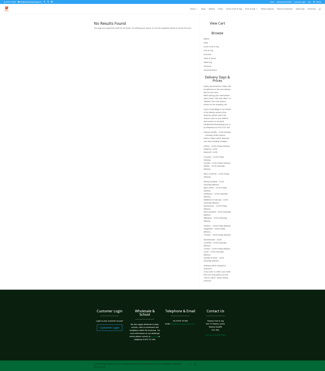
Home (272, 2)
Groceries (208, 54)
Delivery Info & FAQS (284, 2)
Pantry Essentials (284, 9)
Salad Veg (300, 9)
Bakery (212, 9)
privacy (140, 364)
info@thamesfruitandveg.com (216, 124)
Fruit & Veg (250, 9)
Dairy (220, 9)
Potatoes (312, 9)
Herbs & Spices (267, 9)
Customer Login (299, 2)
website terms (150, 364)
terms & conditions (164, 364)
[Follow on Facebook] (190, 364)
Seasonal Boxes (210, 70)
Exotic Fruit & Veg (234, 9)
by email (154, 336)
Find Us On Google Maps (215, 335)
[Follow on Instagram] (195, 364)
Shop (203, 9)
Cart (309, 2)
